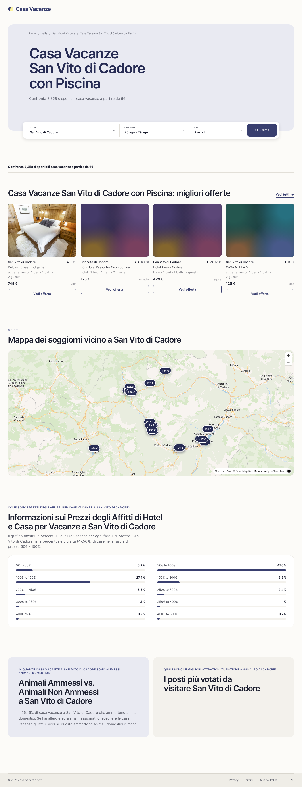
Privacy (234, 780)
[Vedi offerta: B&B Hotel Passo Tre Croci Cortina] (115, 230)
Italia (44, 33)
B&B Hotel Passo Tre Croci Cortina (105, 267)
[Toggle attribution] (289, 471)
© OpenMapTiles (243, 471)
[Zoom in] (288, 355)
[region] (151, 413)
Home (32, 33)
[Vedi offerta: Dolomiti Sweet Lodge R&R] (42, 230)
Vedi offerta (42, 294)
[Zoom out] (288, 362)
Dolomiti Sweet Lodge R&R (27, 267)
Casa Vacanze (33, 9)
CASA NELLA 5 (237, 267)
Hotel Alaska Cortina (167, 267)
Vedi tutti (285, 194)
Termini (248, 780)
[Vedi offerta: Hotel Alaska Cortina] (187, 230)
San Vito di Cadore (63, 33)
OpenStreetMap (275, 471)
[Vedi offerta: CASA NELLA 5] (260, 230)
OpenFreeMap (223, 471)
